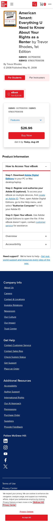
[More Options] (50, 4)
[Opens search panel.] (34, 4)
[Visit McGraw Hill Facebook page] (6, 460)
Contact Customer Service (17, 345)
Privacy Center (9, 488)
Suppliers (9, 421)
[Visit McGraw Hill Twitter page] (6, 466)
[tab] (14, 94)
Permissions (10, 409)
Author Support (12, 392)
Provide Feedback (13, 427)
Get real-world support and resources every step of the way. (26, 260)
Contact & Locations (14, 299)
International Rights (14, 397)
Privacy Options (26, 512)
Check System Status (15, 357)
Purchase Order (12, 415)
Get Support (10, 363)
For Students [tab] (15, 77)
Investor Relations (13, 305)
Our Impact (9, 323)
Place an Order (11, 369)
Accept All (26, 518)
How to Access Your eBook (22, 166)
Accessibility (13, 244)
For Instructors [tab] (37, 77)
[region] (26, 506)
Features (15, 120)
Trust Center (10, 329)
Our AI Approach (12, 403)
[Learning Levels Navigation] (11, 4)
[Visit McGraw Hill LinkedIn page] (6, 441)
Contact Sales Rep (13, 351)
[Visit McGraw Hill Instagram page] (6, 447)
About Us (9, 287)
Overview (11, 236)
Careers (8, 293)
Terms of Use (9, 483)
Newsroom (9, 311)
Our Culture (10, 317)
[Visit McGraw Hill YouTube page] (6, 453)
